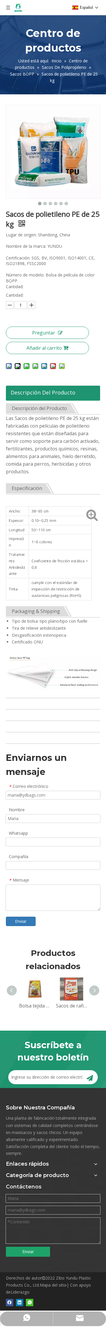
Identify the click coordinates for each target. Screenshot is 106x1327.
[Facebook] (9, 1302)
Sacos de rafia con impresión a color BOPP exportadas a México (71, 1005)
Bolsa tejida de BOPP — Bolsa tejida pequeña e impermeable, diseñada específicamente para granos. (34, 1005)
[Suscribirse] (90, 1077)
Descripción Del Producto (43, 392)
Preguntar (43, 332)
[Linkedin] (19, 1302)
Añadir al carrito (44, 348)
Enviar (20, 921)
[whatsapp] (29, 1302)
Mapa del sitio (53, 1285)
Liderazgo (20, 1292)
